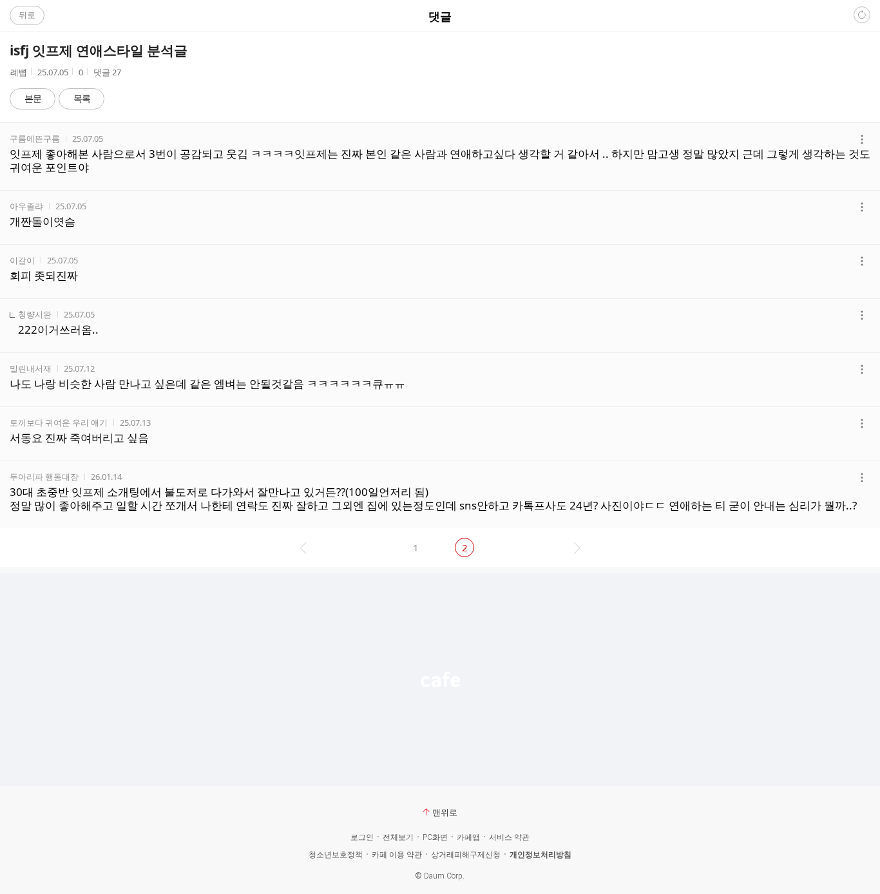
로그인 (362, 837)
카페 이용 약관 (397, 854)
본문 (32, 98)
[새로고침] (862, 14)
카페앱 (468, 837)
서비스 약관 (509, 837)
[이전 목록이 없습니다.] (301, 547)
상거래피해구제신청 (466, 854)
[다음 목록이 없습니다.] (578, 547)
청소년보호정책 (336, 854)
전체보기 (398, 837)
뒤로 (27, 15)
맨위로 (444, 812)
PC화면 (435, 837)
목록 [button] (81, 98)
